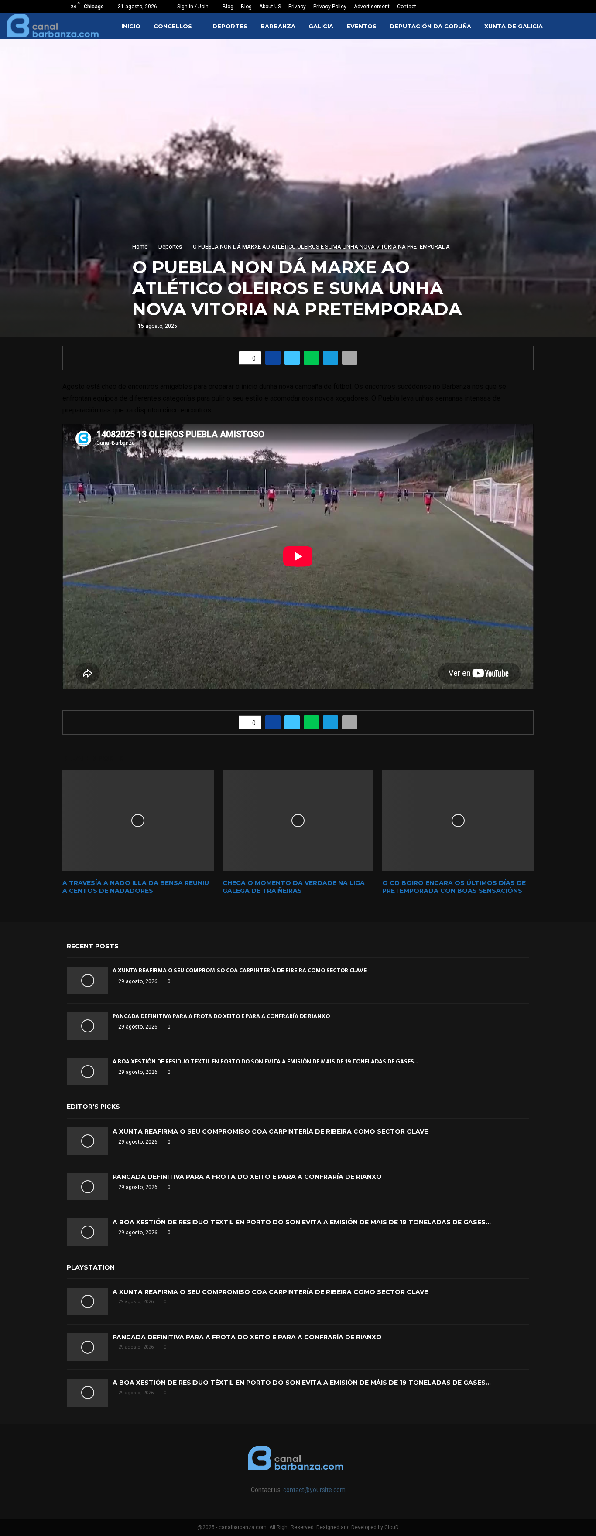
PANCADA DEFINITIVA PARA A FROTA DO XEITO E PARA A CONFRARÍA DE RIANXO (221, 1016)
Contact (406, 6)
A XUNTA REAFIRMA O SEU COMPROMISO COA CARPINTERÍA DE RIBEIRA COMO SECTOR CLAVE (240, 970)
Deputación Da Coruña (430, 26)
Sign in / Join (192, 6)
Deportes (229, 26)
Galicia (320, 26)
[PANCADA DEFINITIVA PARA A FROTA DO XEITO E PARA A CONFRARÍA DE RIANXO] (87, 1026)
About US (270, 6)
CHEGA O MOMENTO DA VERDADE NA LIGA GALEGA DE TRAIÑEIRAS (294, 887)
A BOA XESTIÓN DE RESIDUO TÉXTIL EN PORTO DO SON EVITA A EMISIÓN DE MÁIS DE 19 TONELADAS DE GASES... (265, 1061)
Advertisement (372, 6)
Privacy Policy (329, 6)
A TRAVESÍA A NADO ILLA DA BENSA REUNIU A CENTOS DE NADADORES (135, 887)
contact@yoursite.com (314, 1489)
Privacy (297, 6)
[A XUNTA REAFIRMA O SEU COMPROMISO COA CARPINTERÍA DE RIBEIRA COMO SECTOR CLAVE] (87, 980)
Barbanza (277, 26)
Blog (228, 6)
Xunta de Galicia (513, 26)
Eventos (361, 26)
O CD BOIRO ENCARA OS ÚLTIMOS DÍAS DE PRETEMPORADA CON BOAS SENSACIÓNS (454, 887)
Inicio (130, 26)
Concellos (173, 26)
